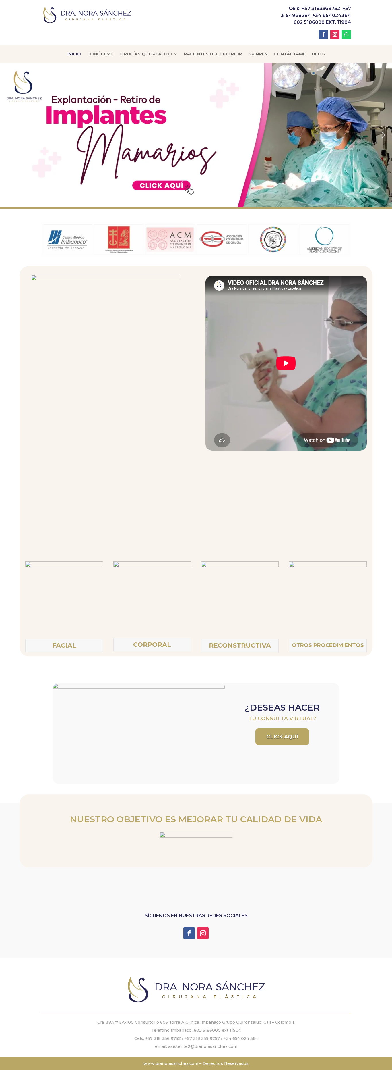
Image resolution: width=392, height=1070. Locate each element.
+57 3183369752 (321, 8)
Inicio (74, 54)
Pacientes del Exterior (213, 54)
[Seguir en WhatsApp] (346, 34)
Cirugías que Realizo (145, 54)
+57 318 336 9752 (163, 1038)
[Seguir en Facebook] (323, 34)
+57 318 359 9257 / (204, 1038)
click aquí (282, 737)
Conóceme (100, 54)
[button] (196, 135)
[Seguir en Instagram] (334, 34)
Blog (318, 54)
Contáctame (290, 54)
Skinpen (258, 54)
